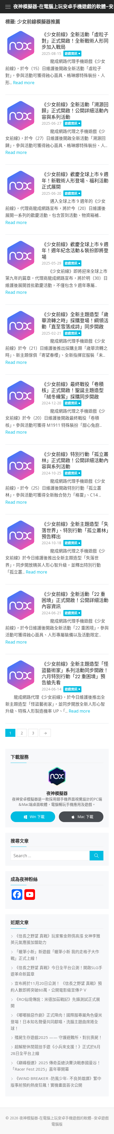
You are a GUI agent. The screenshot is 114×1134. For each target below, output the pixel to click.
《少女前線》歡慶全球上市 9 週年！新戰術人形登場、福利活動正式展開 (75, 181)
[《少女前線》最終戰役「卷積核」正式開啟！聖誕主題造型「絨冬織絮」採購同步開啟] (20, 395)
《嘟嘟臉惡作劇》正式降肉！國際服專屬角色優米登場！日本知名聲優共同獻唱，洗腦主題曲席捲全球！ (56, 1021)
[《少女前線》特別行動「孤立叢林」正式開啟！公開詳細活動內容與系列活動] (20, 465)
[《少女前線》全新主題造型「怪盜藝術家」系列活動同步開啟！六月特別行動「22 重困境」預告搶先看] (20, 675)
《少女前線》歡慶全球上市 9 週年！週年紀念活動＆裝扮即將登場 (75, 251)
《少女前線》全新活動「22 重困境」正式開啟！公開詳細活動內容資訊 (75, 600)
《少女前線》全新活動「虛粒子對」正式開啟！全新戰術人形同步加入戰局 (75, 41)
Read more (23, 83)
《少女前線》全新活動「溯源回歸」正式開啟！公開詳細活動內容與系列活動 (75, 111)
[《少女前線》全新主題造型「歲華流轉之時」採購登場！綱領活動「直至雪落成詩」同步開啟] (20, 325)
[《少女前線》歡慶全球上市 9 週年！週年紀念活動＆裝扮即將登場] (20, 255)
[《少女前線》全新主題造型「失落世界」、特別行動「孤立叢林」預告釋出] (20, 535)
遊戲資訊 (71, 53)
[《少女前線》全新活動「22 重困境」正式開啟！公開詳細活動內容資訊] (20, 605)
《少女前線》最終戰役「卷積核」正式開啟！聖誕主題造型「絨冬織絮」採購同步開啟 (73, 390)
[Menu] (8, 6)
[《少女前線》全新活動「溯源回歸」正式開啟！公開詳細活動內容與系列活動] (20, 115)
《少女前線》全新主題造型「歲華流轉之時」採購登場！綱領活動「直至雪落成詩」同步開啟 (75, 321)
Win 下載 (37, 816)
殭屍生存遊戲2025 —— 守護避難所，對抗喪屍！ (58, 1037)
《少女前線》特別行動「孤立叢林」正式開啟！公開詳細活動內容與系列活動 (75, 461)
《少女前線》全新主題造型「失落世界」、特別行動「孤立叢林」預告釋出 (75, 530)
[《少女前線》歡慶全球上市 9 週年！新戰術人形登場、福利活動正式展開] (20, 185)
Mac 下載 (85, 816)
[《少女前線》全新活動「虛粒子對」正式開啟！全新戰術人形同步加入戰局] (20, 45)
